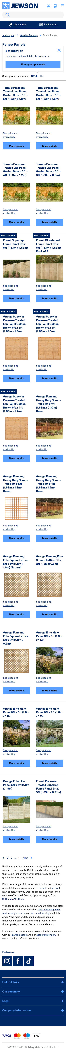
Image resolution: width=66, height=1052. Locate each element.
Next (25, 857)
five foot (41, 887)
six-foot (56, 887)
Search (7, 15)
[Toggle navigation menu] (62, 6)
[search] (33, 15)
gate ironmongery (46, 934)
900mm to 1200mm (13, 899)
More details (16, 145)
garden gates (19, 934)
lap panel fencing (40, 913)
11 (19, 857)
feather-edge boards (13, 913)
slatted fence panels (49, 909)
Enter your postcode (33, 64)
